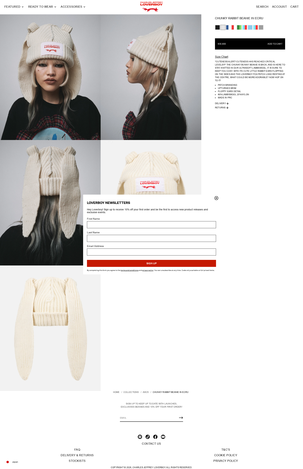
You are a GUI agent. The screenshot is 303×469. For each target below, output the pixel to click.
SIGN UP (151, 263)
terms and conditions (129, 270)
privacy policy (147, 270)
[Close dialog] (216, 198)
